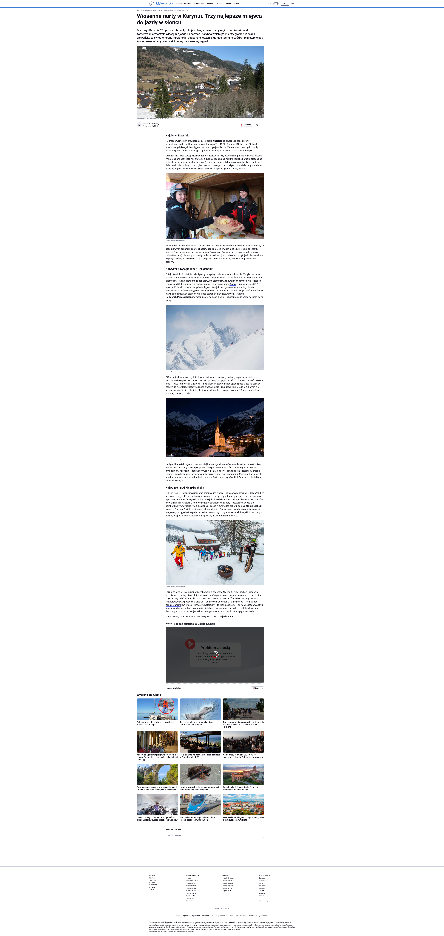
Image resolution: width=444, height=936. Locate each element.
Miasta (219, 4)
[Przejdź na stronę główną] (151, 5)
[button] (276, 3)
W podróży (199, 4)
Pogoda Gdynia (227, 888)
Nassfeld (170, 245)
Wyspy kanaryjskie (265, 901)
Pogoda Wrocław (191, 883)
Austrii (233, 284)
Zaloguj (285, 4)
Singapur (262, 888)
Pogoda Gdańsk (191, 891)
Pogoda (188, 878)
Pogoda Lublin (190, 896)
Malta (261, 883)
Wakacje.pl (152, 880)
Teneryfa (262, 891)
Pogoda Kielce (190, 901)
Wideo (236, 4)
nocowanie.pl (153, 885)
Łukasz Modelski (149, 124)
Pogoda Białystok (227, 886)
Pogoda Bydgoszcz (228, 880)
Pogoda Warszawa (192, 880)
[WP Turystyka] (166, 4)
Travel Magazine (183, 4)
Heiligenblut (172, 464)
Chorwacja (262, 880)
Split (260, 898)
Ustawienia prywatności (257, 916)
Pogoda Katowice (228, 878)
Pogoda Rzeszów (227, 883)
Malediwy (262, 886)
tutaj (192, 931)
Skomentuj (248, 125)
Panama (262, 896)
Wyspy (210, 4)
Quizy (228, 4)
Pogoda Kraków (191, 888)
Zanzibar (262, 893)
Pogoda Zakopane (191, 886)
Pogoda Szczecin (191, 893)
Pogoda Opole (226, 891)
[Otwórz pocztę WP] (269, 4)
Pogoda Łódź (190, 898)
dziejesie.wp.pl (225, 616)
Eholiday (151, 889)
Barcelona (262, 878)
